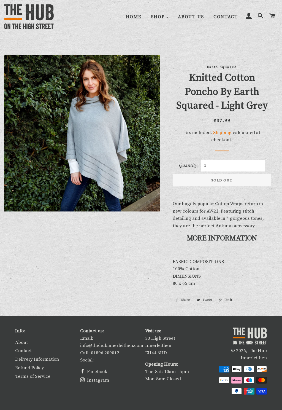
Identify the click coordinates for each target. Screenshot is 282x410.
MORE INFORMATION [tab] (222, 238)
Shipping (222, 133)
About (21, 342)
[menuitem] (133, 17)
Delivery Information (37, 359)
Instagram (97, 380)
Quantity (188, 165)
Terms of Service (32, 376)
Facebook (96, 372)
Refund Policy (29, 368)
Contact (23, 351)
